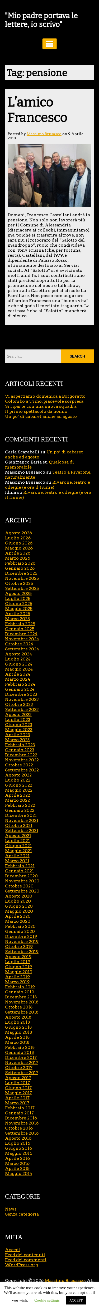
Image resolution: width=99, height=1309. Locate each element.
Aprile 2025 (17, 613)
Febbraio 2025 (20, 623)
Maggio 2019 (18, 971)
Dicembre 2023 (21, 694)
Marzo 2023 (17, 739)
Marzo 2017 (17, 1102)
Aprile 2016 (17, 1158)
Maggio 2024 (19, 669)
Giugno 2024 (18, 664)
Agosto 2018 (18, 1017)
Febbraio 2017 (20, 1107)
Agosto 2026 (18, 532)
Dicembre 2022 (21, 754)
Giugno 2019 (18, 966)
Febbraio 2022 (20, 805)
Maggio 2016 (18, 1153)
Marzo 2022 (17, 800)
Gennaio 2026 (20, 568)
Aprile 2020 (18, 916)
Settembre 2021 (21, 830)
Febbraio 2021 (20, 865)
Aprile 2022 (17, 795)
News (11, 1209)
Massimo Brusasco (44, 134)
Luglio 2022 (17, 780)
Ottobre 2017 (18, 1067)
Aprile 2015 (17, 1168)
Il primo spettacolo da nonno (36, 411)
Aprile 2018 (17, 1037)
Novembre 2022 (22, 759)
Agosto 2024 (18, 653)
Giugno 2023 (18, 724)
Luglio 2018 (17, 1022)
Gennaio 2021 (19, 870)
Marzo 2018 (17, 1042)
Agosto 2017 (18, 1077)
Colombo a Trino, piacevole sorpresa (44, 401)
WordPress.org (21, 1264)
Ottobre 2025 (19, 583)
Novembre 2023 (22, 699)
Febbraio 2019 (20, 986)
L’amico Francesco (37, 110)
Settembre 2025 (22, 588)
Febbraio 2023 (20, 744)
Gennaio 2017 (19, 1112)
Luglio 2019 (17, 961)
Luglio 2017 (17, 1082)
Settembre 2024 (22, 648)
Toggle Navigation (49, 43)
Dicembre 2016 (21, 1118)
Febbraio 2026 (20, 563)
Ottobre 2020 (19, 886)
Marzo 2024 (17, 679)
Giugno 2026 (18, 543)
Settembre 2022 (22, 769)
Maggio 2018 (18, 1032)
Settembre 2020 (22, 891)
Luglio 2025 (17, 598)
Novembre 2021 (21, 820)
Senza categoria (22, 1214)
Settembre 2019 (22, 951)
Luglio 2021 (17, 840)
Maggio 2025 (18, 608)
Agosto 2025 (18, 593)
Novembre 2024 (22, 638)
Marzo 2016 (17, 1163)
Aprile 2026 (17, 553)
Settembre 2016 (22, 1133)
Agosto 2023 (18, 714)
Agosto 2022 (18, 775)
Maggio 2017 (18, 1092)
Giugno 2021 (18, 845)
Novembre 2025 (22, 578)
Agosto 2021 (18, 835)
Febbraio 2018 (20, 1047)
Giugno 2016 (18, 1148)
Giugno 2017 (18, 1087)
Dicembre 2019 (21, 936)
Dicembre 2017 (21, 1057)
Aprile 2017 (17, 1097)
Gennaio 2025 (19, 628)
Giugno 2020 (19, 906)
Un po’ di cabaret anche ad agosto (41, 416)
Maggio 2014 (18, 1173)
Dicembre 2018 (21, 996)
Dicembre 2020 (21, 875)
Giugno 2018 (18, 1027)
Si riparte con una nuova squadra (41, 406)
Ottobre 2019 (19, 946)
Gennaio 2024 (20, 689)
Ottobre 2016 (19, 1128)
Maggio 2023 (18, 729)
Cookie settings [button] (47, 1300)
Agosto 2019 (18, 956)
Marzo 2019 (17, 981)
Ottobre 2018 (19, 1007)
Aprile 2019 (17, 976)
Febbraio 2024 (20, 684)
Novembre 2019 (22, 941)
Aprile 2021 (17, 855)
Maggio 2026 (19, 548)
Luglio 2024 (18, 659)
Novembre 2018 (22, 1002)
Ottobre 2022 (19, 764)
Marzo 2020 (17, 921)
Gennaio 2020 (20, 931)
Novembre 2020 (22, 880)
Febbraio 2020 (20, 926)
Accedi (12, 1249)
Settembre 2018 (22, 1012)
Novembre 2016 (22, 1123)
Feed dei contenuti (25, 1254)
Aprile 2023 (17, 734)
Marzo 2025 (17, 618)
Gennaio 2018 (19, 1052)
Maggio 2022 (18, 790)
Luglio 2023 (17, 719)
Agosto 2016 (18, 1138)
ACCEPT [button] (76, 1300)
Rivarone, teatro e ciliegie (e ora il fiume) (47, 485)
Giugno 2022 (18, 785)
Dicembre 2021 (21, 815)
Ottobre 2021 (18, 825)
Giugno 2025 (18, 603)
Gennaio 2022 (19, 810)
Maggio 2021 (18, 850)
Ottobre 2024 (19, 643)
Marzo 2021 (17, 860)
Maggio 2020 (19, 911)
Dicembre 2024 (21, 633)
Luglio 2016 (17, 1143)
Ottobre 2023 (19, 704)
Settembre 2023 (22, 709)
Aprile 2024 (17, 674)
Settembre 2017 (21, 1072)
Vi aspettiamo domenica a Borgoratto (45, 396)
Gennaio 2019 (19, 991)
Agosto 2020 (18, 896)
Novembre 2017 (21, 1062)
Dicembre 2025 (21, 573)
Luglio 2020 (18, 901)
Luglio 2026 (18, 537)
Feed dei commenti (25, 1259)
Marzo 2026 (17, 558)
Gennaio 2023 (19, 749)
